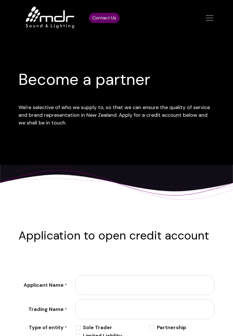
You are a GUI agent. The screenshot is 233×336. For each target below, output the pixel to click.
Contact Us (104, 18)
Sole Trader (97, 327)
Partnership (171, 327)
